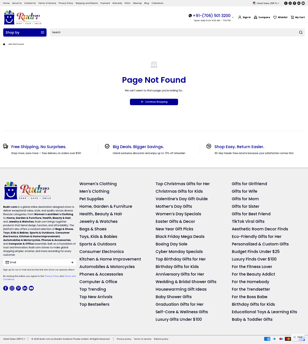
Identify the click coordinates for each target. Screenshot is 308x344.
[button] (298, 17)
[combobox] (177, 32)
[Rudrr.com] (22, 17)
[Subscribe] (72, 262)
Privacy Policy (52, 276)
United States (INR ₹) (13, 339)
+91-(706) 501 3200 (212, 15)
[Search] (301, 32)
